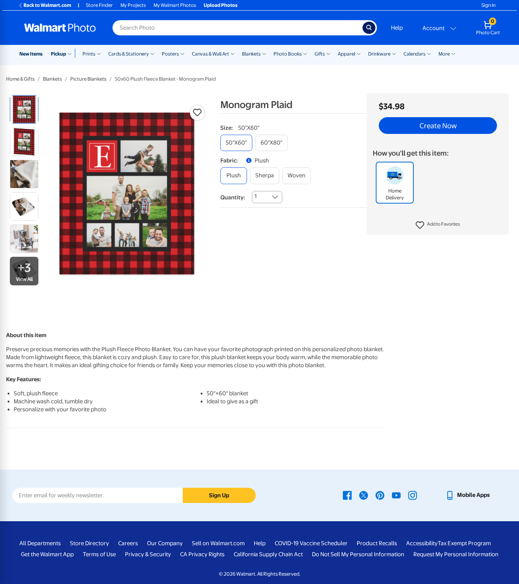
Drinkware (379, 54)
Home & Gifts (20, 79)
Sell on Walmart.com (218, 543)
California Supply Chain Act (268, 554)
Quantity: (232, 197)
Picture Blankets (88, 79)
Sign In (488, 5)
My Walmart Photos (174, 5)
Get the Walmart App (47, 554)
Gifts (320, 54)
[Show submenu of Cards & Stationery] (152, 53)
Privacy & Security (148, 554)
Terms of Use (99, 554)
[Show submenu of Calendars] (429, 53)
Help (397, 27)
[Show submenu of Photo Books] (305, 53)
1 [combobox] (255, 196)
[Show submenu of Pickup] (71, 53)
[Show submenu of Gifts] (328, 53)
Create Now (438, 125)
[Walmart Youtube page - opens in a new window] (396, 495)
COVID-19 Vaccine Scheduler (311, 543)
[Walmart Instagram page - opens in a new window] (412, 495)
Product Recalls (377, 543)
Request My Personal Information (455, 554)
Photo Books (288, 54)
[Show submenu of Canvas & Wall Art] (232, 53)
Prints (88, 54)
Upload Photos (220, 5)
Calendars (414, 54)
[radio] (24, 109)
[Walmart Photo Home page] (60, 28)
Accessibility (422, 543)
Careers (128, 543)
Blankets (251, 54)
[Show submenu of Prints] (99, 53)
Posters (170, 54)
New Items (31, 54)
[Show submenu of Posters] (182, 53)
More (444, 54)
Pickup (58, 54)
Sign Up (219, 495)
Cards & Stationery (128, 54)
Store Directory (89, 543)
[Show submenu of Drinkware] (394, 53)
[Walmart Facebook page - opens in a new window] (347, 495)
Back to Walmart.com (47, 5)
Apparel (346, 54)
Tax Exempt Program (464, 543)
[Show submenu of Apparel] (358, 53)
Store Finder (99, 5)
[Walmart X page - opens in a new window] (363, 495)
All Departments (40, 543)
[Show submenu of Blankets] (264, 53)
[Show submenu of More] (453, 53)
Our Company (165, 543)
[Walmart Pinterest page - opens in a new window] (380, 495)
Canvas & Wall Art (210, 54)
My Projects (133, 5)
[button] (438, 225)
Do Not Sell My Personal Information (358, 554)
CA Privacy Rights (202, 554)
